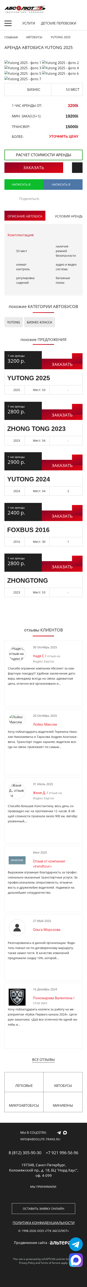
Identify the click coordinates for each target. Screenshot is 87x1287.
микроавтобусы (24, 1105)
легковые (24, 1085)
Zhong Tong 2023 (36, 428)
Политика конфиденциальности (44, 1222)
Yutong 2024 (28, 479)
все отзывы (43, 1059)
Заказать (33, 167)
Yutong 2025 (28, 378)
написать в (21, 184)
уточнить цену (63, 136)
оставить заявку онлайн (43, 1209)
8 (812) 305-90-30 (25, 1152)
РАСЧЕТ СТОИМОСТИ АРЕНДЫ (43, 154)
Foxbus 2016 (28, 529)
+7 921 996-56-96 (62, 1152)
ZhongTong (27, 580)
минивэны (63, 1105)
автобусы (63, 1085)
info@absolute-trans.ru (40, 1139)
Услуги (28, 23)
